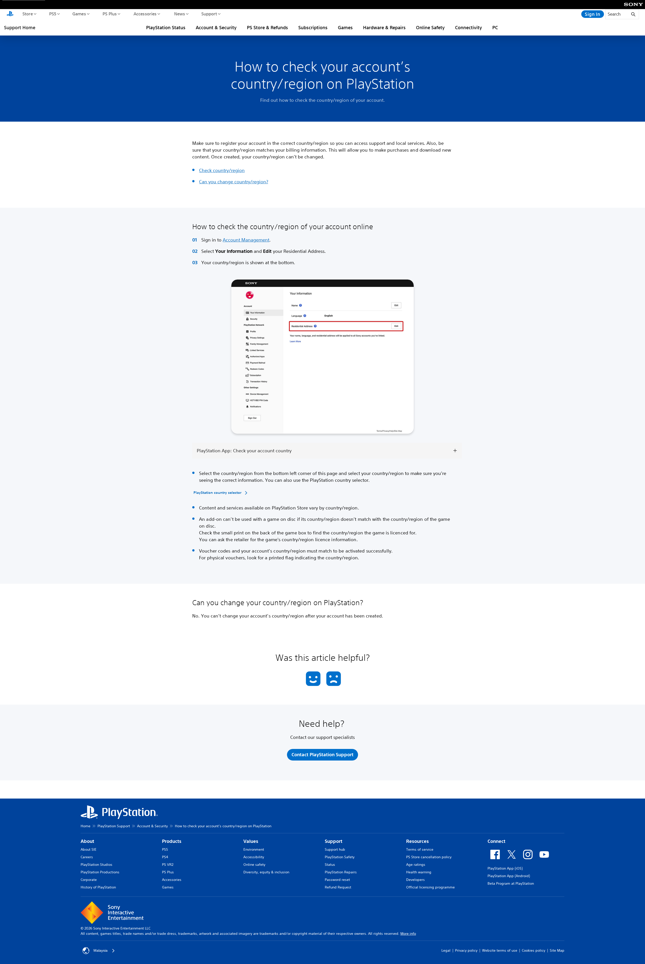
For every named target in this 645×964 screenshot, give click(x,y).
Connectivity (468, 27)
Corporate (89, 879)
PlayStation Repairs (341, 872)
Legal (445, 950)
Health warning (418, 872)
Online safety (254, 864)
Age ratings (415, 864)
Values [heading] (250, 841)
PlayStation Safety (339, 857)
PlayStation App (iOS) (505, 868)
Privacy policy (466, 950)
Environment (253, 849)
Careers (87, 857)
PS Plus (109, 13)
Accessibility (253, 857)
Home (85, 826)
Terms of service (419, 849)
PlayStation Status (165, 27)
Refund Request (338, 887)
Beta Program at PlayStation (511, 883)
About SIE (88, 849)
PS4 (165, 857)
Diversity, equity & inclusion (266, 872)
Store (27, 13)
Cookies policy (533, 950)
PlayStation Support (114, 826)
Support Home (19, 27)
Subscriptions (313, 27)
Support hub (335, 849)
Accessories (144, 13)
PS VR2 (167, 864)
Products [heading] (171, 841)
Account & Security (216, 27)
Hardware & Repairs (384, 27)
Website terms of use (499, 950)
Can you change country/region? (233, 181)
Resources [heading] (417, 841)
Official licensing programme (430, 887)
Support (209, 13)
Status (330, 864)
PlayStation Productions (100, 872)
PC (495, 27)
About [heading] (87, 841)
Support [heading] (333, 841)
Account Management (246, 240)
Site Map (557, 950)
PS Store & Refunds (267, 27)
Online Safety (430, 27)
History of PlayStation (98, 887)
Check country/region (222, 170)
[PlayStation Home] (10, 14)
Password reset (337, 879)
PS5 (52, 13)
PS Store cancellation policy (429, 857)
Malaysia (100, 950)
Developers (415, 879)
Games (79, 13)
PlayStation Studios (96, 864)
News (179, 13)
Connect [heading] (496, 841)
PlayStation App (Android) (509, 876)
